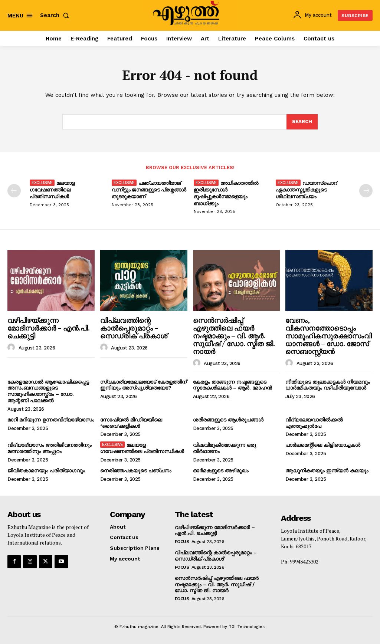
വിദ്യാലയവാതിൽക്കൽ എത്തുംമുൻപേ (314, 423)
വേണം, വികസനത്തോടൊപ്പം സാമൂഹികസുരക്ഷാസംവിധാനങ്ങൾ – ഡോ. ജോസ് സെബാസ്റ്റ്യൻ (328, 335)
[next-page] (366, 190)
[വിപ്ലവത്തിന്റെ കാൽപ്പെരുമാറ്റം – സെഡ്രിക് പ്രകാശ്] (143, 280)
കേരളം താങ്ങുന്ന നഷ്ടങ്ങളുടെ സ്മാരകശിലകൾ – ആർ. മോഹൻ (232, 385)
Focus (182, 541)
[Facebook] (14, 561)
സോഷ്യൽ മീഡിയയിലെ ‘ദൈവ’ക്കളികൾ (131, 423)
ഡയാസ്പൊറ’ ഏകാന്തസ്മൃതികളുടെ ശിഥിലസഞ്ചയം (307, 189)
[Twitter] (45, 561)
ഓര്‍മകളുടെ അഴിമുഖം (221, 470)
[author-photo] (12, 348)
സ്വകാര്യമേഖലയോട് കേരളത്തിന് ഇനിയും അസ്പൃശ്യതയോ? (143, 385)
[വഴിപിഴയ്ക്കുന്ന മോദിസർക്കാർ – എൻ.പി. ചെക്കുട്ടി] (51, 280)
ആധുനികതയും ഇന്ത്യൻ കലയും (326, 470)
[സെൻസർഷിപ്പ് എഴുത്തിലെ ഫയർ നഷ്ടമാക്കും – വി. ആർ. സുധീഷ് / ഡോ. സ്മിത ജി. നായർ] (236, 280)
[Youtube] (61, 561)
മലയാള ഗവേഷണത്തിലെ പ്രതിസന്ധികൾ (52, 189)
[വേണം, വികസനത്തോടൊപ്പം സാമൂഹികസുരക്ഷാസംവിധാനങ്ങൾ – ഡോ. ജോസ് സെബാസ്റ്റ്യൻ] (329, 280)
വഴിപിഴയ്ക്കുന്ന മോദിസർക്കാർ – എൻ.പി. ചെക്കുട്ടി (48, 327)
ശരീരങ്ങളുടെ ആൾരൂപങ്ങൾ (228, 420)
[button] (56, 15)
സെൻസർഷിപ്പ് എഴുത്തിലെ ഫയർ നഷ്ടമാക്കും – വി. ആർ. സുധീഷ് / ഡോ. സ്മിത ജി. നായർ (234, 335)
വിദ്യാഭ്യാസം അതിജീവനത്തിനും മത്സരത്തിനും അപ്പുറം (49, 448)
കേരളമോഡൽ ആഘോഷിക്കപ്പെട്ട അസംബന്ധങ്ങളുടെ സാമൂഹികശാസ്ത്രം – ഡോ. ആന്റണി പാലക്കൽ (48, 391)
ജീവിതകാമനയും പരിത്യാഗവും (46, 470)
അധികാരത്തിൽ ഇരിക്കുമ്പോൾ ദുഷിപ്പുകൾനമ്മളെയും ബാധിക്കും (226, 193)
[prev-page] (14, 190)
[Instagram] (29, 561)
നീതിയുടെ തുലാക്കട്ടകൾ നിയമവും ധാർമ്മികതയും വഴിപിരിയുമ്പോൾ (327, 385)
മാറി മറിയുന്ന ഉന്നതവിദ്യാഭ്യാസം (50, 420)
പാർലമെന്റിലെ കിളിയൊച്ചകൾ (322, 445)
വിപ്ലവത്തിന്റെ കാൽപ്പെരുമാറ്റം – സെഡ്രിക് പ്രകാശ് (133, 327)
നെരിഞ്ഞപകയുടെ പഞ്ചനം (135, 470)
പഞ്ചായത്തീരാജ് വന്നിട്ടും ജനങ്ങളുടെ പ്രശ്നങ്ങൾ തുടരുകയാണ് (149, 189)
